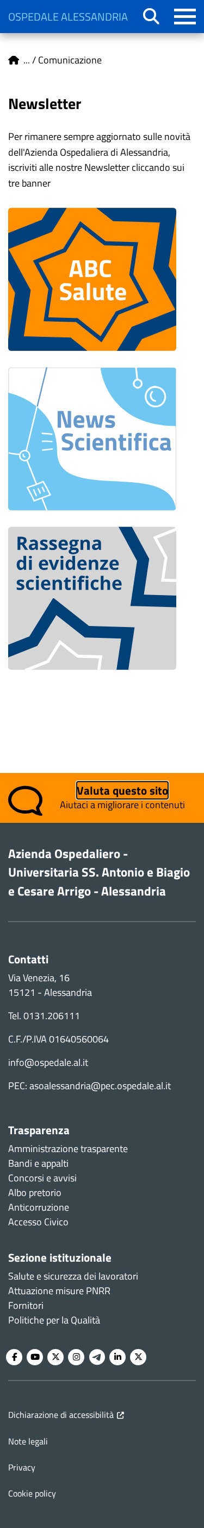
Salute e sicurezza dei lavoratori (73, 1276)
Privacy (21, 1467)
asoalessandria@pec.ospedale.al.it (100, 1085)
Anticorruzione (38, 1207)
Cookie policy (32, 1493)
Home (13, 60)
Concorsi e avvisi (42, 1178)
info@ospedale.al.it (48, 1062)
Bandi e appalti (38, 1163)
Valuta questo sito (122, 790)
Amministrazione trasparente (68, 1148)
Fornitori (26, 1305)
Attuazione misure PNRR (59, 1290)
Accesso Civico (38, 1221)
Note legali (28, 1441)
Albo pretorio (34, 1192)
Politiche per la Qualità (54, 1320)
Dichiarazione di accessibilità (61, 1414)
